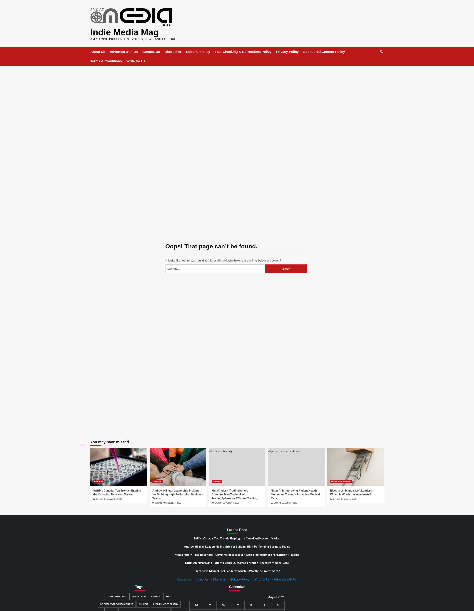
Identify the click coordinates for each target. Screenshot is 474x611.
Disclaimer (173, 52)
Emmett (99, 499)
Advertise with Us (124, 52)
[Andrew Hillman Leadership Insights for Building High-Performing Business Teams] (178, 467)
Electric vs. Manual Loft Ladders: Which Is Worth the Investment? (237, 571)
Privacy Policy (287, 52)
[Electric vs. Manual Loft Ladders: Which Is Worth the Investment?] (355, 467)
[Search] (381, 51)
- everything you (116, 596)
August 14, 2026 (114, 499)
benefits (156, 596)
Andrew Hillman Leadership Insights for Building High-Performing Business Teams (177, 494)
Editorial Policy (198, 52)
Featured (98, 481)
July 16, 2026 (291, 503)
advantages (139, 596)
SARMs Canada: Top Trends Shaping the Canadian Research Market (237, 538)
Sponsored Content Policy (324, 52)
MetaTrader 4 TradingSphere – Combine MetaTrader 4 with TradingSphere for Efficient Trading (234, 494)
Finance (217, 481)
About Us (97, 52)
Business (143, 604)
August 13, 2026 (173, 503)
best (168, 596)
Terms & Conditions (106, 61)
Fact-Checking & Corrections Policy (243, 52)
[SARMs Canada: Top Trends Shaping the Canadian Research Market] (118, 467)
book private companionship (116, 604)
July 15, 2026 (350, 499)
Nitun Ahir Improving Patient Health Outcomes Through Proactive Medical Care (295, 494)
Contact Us (151, 52)
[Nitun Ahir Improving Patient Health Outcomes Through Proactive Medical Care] (296, 467)
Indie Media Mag (124, 32)
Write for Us (135, 61)
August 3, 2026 (232, 503)
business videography (165, 604)
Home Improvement (341, 481)
